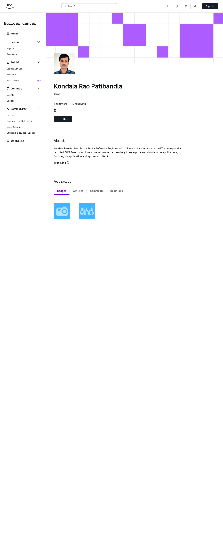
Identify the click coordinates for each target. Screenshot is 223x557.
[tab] (61, 190)
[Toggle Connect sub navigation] (38, 88)
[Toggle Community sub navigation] (38, 109)
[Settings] (186, 6)
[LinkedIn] (55, 110)
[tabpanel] (118, 209)
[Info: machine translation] (68, 163)
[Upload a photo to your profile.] (62, 211)
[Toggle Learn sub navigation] (38, 42)
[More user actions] (77, 119)
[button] (167, 6)
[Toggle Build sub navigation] (38, 62)
